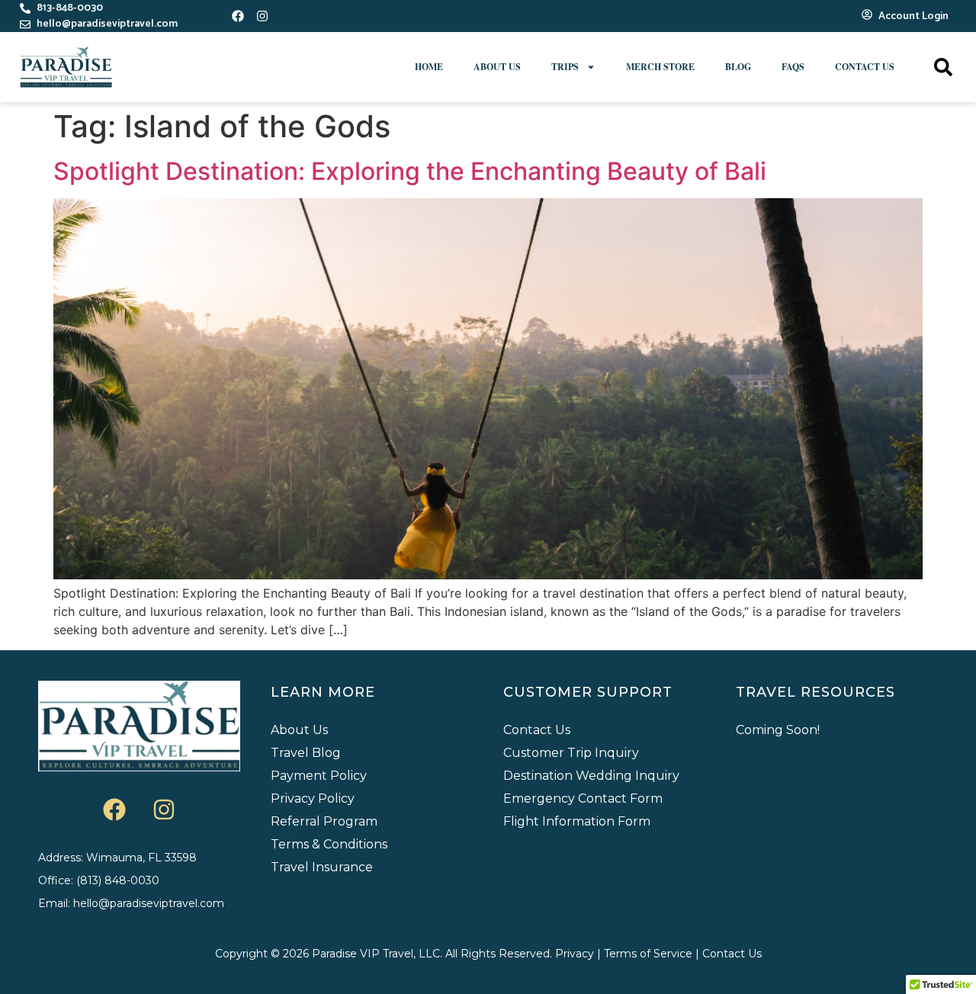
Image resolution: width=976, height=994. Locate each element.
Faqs (793, 66)
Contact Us (864, 66)
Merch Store (660, 66)
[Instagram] (262, 16)
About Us (497, 66)
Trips (565, 66)
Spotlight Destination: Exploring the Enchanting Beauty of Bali (409, 171)
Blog (738, 66)
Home (429, 66)
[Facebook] (238, 16)
